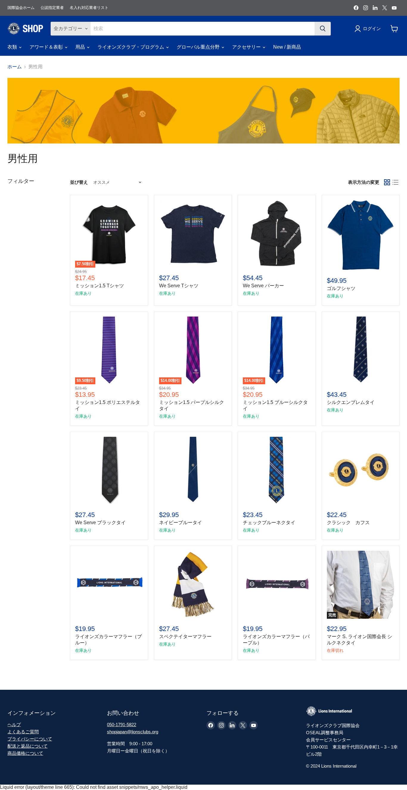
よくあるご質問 (23, 731)
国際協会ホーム (21, 8)
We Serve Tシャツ (178, 285)
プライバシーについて (29, 738)
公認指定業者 (52, 8)
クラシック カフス (348, 522)
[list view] (395, 182)
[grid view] (387, 182)
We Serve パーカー (263, 285)
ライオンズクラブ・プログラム (131, 47)
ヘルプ (14, 724)
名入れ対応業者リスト (89, 8)
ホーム (14, 66)
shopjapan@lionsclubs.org (132, 731)
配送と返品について (27, 746)
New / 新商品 (287, 47)
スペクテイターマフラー (185, 636)
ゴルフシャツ (341, 288)
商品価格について (25, 753)
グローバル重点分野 (199, 47)
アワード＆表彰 (46, 47)
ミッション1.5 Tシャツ (99, 285)
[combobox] (202, 29)
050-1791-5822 (121, 724)
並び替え (79, 182)
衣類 (12, 47)
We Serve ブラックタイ (103, 522)
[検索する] (323, 29)
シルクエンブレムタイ (351, 402)
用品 (80, 47)
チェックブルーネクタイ (269, 522)
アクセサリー (247, 47)
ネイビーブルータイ (180, 522)
